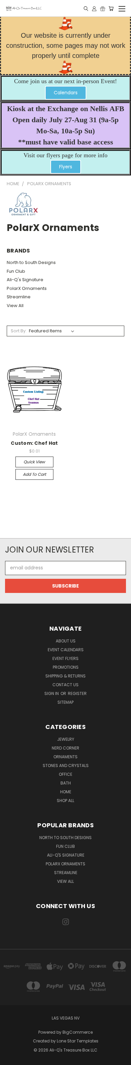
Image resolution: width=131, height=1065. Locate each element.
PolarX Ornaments (27, 288)
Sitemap (65, 702)
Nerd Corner (65, 748)
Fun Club (16, 271)
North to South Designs (31, 262)
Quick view (34, 462)
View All (15, 305)
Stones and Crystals (66, 765)
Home (65, 792)
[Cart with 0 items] (111, 8)
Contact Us (65, 685)
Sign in (52, 693)
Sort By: (19, 331)
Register (77, 693)
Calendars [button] (66, 92)
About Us (66, 641)
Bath (65, 783)
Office (65, 774)
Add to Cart (34, 474)
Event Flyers (65, 658)
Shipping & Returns (65, 676)
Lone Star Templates (77, 1041)
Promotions (66, 667)
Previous (10, 1058)
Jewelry (65, 739)
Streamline (19, 297)
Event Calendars (66, 650)
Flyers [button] (65, 166)
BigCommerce (77, 1032)
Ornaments (65, 757)
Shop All (65, 800)
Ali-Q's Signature (25, 279)
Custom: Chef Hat (34, 443)
